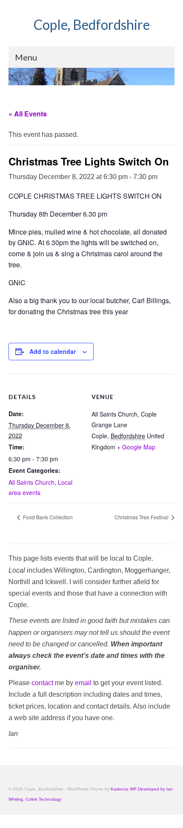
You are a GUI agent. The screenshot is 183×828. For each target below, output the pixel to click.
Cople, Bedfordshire (92, 24)
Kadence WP (124, 789)
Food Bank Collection (47, 517)
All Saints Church (31, 482)
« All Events (28, 114)
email (83, 682)
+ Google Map (136, 447)
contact (42, 682)
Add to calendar (52, 351)
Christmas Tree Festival (142, 517)
